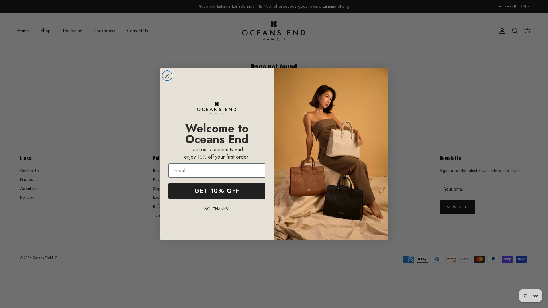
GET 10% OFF (217, 191)
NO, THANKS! (216, 209)
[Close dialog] (167, 76)
